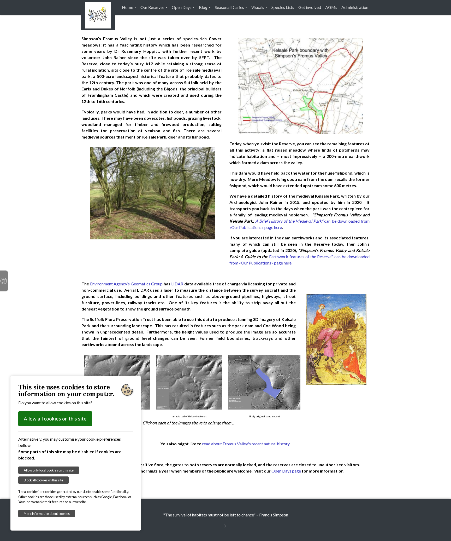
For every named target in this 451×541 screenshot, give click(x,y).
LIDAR (177, 283)
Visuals (257, 7)
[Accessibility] (4, 280)
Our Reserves (152, 7)
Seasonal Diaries (229, 7)
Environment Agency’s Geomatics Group (126, 283)
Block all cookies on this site (43, 480)
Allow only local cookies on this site (49, 470)
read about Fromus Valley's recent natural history (246, 443)
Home (127, 7)
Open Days (182, 7)
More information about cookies (47, 513)
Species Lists (282, 7)
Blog (203, 7)
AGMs (331, 7)
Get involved (309, 7)
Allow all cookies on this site (55, 419)
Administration (354, 7)
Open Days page (286, 470)
